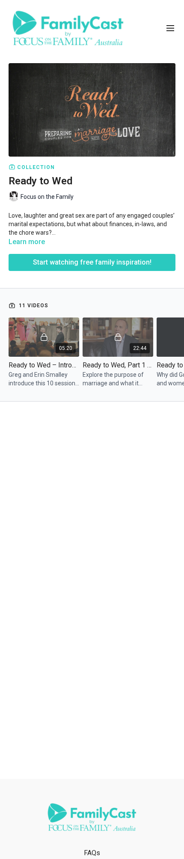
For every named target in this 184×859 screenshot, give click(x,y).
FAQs (92, 853)
